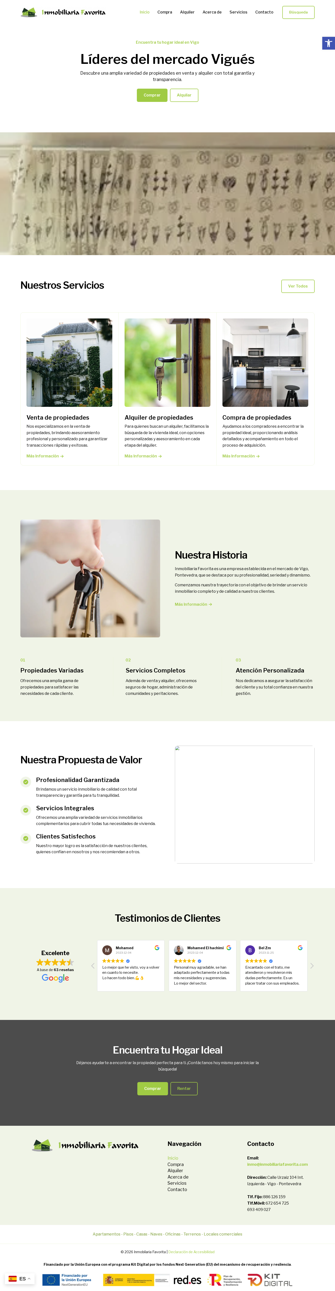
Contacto (264, 12)
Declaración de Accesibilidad (191, 1252)
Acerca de (212, 12)
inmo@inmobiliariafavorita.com (277, 1164)
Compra (164, 12)
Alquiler (187, 12)
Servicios (238, 12)
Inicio (145, 12)
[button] (328, 43)
